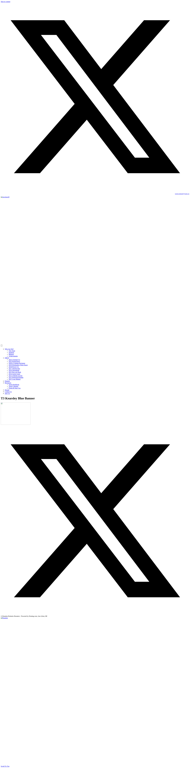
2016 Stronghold (14, 370)
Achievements (13, 356)
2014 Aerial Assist (14, 374)
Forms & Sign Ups (14, 388)
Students (11, 352)
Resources (8, 383)
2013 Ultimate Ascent (15, 376)
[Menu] (1, 345)
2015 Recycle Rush (15, 372)
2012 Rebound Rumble (16, 377)
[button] (95, 190)
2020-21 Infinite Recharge (17, 363)
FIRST (7, 358)
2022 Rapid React (14, 361)
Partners (7, 381)
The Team (12, 351)
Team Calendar (13, 386)
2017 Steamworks (14, 368)
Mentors (11, 354)
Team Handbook (14, 384)
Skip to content (5, 1)
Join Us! (7, 393)
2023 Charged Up (14, 360)
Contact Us (8, 392)
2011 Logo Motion (14, 379)
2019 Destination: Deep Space (18, 365)
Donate (7, 390)
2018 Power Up (14, 367)
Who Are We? (9, 349)
